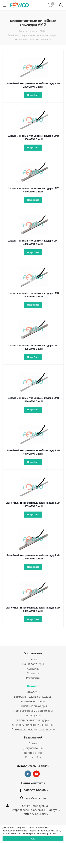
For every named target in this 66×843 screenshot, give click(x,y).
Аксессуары (33, 715)
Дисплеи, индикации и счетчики (33, 725)
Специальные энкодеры (33, 720)
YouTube (36, 773)
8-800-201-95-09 (35, 790)
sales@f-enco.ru (36, 798)
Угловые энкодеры (33, 701)
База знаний (33, 737)
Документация (33, 748)
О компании (33, 653)
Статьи (33, 743)
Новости (33, 659)
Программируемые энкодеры (33, 711)
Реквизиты (33, 678)
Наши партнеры (33, 664)
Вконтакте (28, 773)
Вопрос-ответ (33, 753)
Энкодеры (33, 692)
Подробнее (33, 94)
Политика (33, 673)
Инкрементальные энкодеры (33, 696)
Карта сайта (33, 757)
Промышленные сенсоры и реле (33, 729)
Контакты (33, 668)
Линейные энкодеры (33, 706)
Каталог (33, 686)
